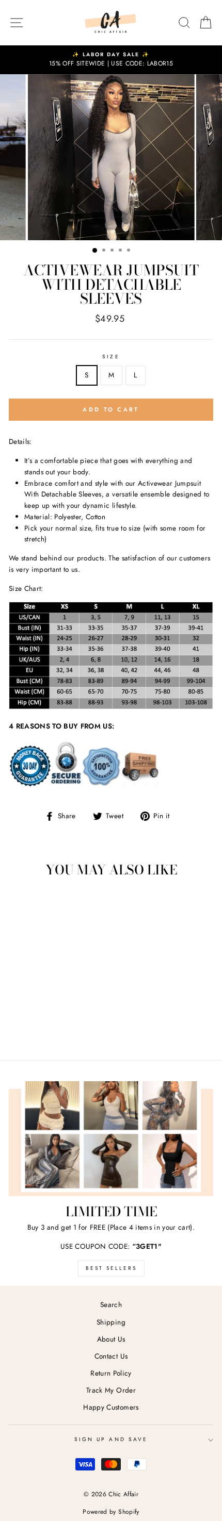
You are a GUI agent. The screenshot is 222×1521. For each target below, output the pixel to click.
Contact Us (111, 1356)
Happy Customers (110, 1407)
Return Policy (110, 1373)
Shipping (111, 1322)
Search (111, 1304)
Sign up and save (111, 1439)
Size (110, 356)
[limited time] (111, 1138)
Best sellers (111, 1268)
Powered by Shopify (111, 1511)
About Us (111, 1339)
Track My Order (111, 1390)
